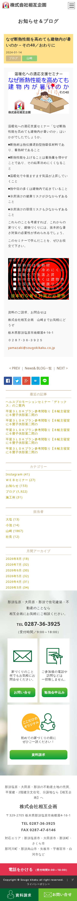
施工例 (10, 497)
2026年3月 (14, 587)
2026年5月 (14, 576)
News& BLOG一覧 (38, 368)
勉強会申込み (54, 692)
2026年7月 (14, 564)
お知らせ (12, 486)
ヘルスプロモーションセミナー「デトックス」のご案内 (36, 403)
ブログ (10, 491)
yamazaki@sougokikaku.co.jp (31, 348)
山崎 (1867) (14, 531)
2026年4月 (14, 582)
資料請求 (38, 754)
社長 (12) (12, 537)
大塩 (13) (12, 519)
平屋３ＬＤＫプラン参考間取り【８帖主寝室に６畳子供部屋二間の (38, 413)
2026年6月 (14, 570)
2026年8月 (14, 559)
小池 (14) (12, 525)
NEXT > (62, 368)
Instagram (14, 474)
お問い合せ (22, 692)
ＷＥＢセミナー (17, 480)
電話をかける (39, 869)
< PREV (14, 368)
